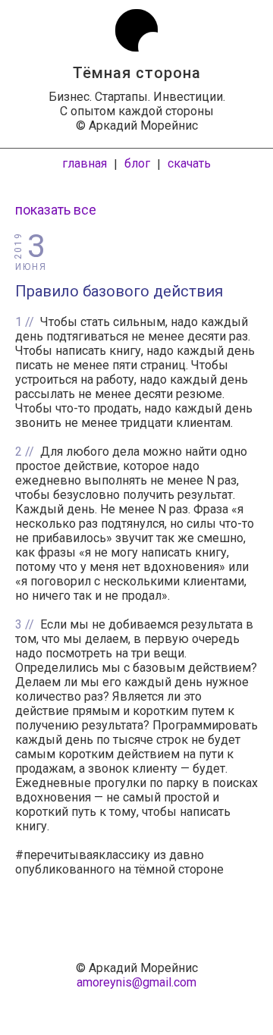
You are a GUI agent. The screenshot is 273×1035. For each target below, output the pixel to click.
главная (84, 163)
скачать (189, 163)
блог (137, 163)
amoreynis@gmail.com (136, 982)
